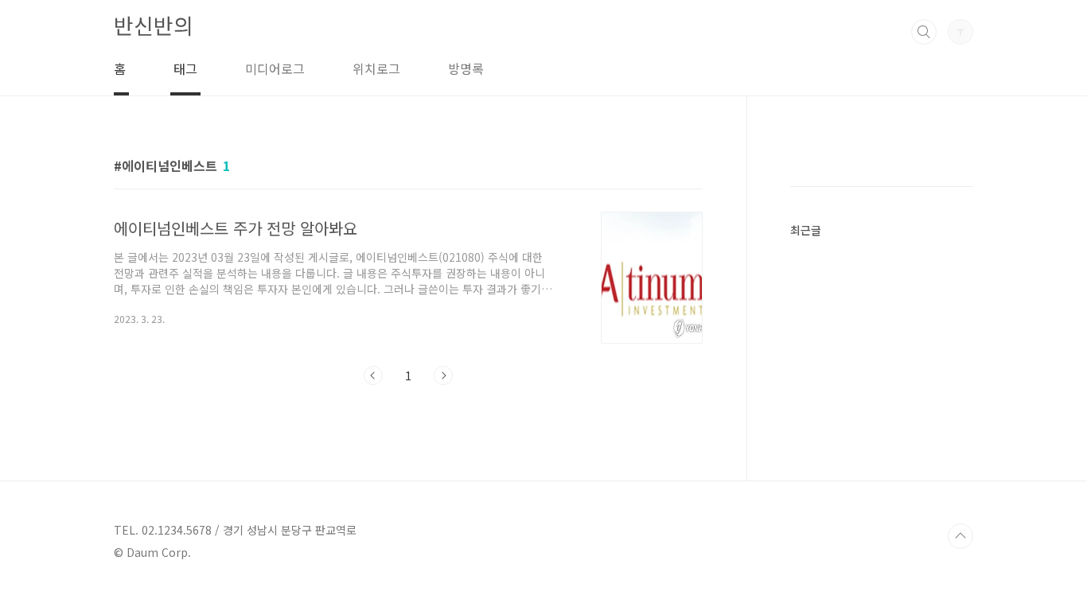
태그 (185, 68)
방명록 (466, 68)
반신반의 (153, 25)
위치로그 (376, 68)
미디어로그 (275, 68)
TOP (960, 536)
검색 (924, 32)
